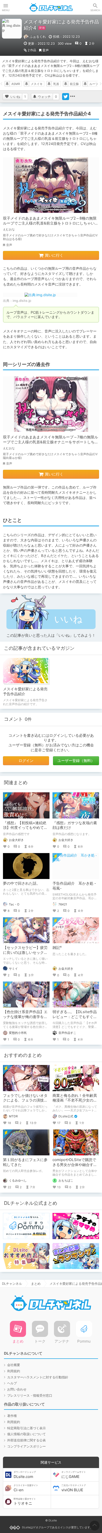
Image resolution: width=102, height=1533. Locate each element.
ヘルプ (12, 1383)
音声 (45, 50)
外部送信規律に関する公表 (26, 1440)
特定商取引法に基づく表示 (26, 1428)
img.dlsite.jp (22, 301)
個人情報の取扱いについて (26, 1434)
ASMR (15, 84)
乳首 (56, 84)
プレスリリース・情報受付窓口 (29, 1395)
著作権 (12, 1416)
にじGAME (73, 1475)
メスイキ (37, 84)
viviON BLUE (73, 1488)
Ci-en (26, 1488)
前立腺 (74, 84)
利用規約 (13, 1371)
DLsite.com (25, 1475)
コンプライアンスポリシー (26, 1446)
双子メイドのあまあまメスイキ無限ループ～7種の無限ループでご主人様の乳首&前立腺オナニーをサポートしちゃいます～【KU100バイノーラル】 (50, 442)
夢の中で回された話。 (21, 883)
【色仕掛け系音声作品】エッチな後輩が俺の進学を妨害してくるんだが (25, 1016)
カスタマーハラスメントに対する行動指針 (37, 1377)
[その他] (72, 96)
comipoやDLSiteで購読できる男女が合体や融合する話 (74, 1164)
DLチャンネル (51, 7)
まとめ (36, 1284)
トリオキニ (25, 1501)
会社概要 (13, 1365)
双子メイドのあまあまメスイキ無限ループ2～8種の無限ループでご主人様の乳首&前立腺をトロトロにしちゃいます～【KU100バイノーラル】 (50, 223)
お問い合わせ (16, 1389)
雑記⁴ (57, 947)
